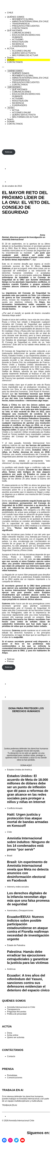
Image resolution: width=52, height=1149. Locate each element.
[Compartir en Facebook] (13, 169)
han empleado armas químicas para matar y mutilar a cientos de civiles (26, 448)
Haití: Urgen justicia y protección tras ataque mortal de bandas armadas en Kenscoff (27, 820)
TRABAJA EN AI (9, 1105)
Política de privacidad (16, 1014)
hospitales (25, 300)
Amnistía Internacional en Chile (21, 1007)
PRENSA (8, 1068)
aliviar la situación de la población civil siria (22, 326)
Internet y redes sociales (18, 887)
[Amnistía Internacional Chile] (16, 8)
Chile (9, 832)
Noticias (10, 659)
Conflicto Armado (14, 808)
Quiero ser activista (15, 1037)
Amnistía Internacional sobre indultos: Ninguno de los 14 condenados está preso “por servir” (28, 843)
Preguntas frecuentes (16, 1012)
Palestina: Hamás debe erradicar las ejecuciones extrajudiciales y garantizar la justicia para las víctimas (27, 957)
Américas (11, 969)
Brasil (9, 856)
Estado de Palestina (16, 945)
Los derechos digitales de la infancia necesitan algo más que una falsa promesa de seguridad (28, 898)
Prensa (10, 661)
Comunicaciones (14, 1078)
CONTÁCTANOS (12, 1050)
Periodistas (12, 1075)
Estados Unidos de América (19, 770)
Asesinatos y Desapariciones (20, 910)
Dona (9, 1033)
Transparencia (13, 1009)
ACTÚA (7, 1026)
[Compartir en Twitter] (13, 182)
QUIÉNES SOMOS (14, 1000)
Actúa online (12, 1035)
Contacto (11, 1056)
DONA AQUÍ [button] (26, 765)
